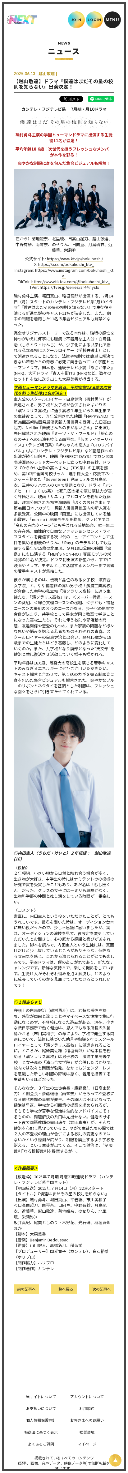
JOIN (76, 20)
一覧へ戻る (64, 1289)
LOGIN (95, 20)
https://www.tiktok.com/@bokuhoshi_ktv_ (70, 281)
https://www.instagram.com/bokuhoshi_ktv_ (74, 273)
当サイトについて (41, 1396)
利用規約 (87, 1408)
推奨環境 (87, 1432)
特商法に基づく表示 (41, 1432)
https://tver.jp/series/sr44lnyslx (69, 287)
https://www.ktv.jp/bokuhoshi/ (75, 259)
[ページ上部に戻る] (115, 1460)
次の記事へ (101, 1289)
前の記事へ (26, 1289)
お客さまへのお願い (87, 1420)
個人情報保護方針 (41, 1420)
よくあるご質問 (41, 1443)
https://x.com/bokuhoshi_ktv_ (66, 264)
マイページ (87, 1443)
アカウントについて (87, 1396)
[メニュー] (112, 19)
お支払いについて (41, 1408)
